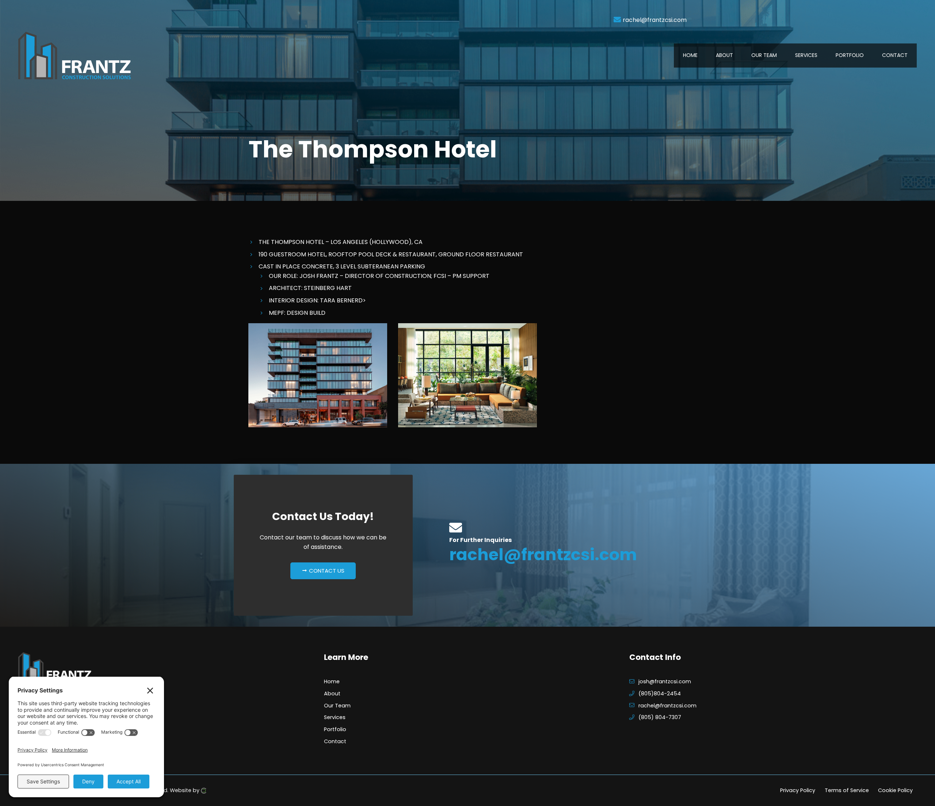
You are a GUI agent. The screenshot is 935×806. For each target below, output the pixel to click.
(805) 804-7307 (659, 717)
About (332, 693)
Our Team (337, 705)
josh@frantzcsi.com (664, 681)
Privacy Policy (797, 790)
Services (335, 717)
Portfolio (335, 729)
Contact (335, 741)
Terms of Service (847, 790)
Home (332, 681)
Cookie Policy (895, 790)
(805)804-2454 (659, 693)
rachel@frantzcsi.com (655, 20)
